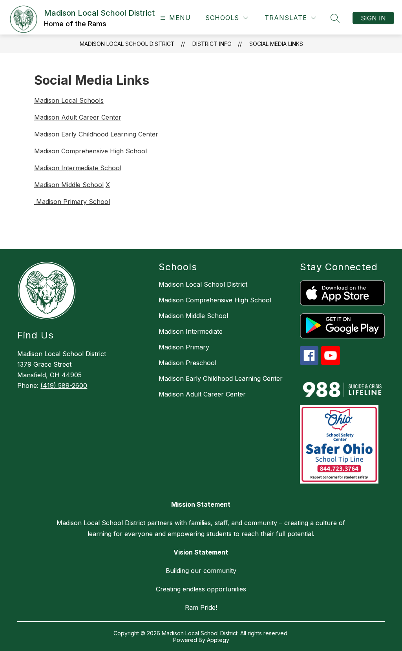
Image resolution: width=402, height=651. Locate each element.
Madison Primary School (72, 201)
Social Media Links (276, 43)
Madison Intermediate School (77, 168)
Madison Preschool (187, 363)
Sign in (373, 18)
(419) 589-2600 (63, 385)
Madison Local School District (127, 43)
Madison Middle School (69, 185)
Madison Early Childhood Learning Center (96, 134)
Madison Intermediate (191, 331)
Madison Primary (184, 347)
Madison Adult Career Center (77, 117)
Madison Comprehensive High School (90, 151)
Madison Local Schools (69, 100)
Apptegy (218, 639)
